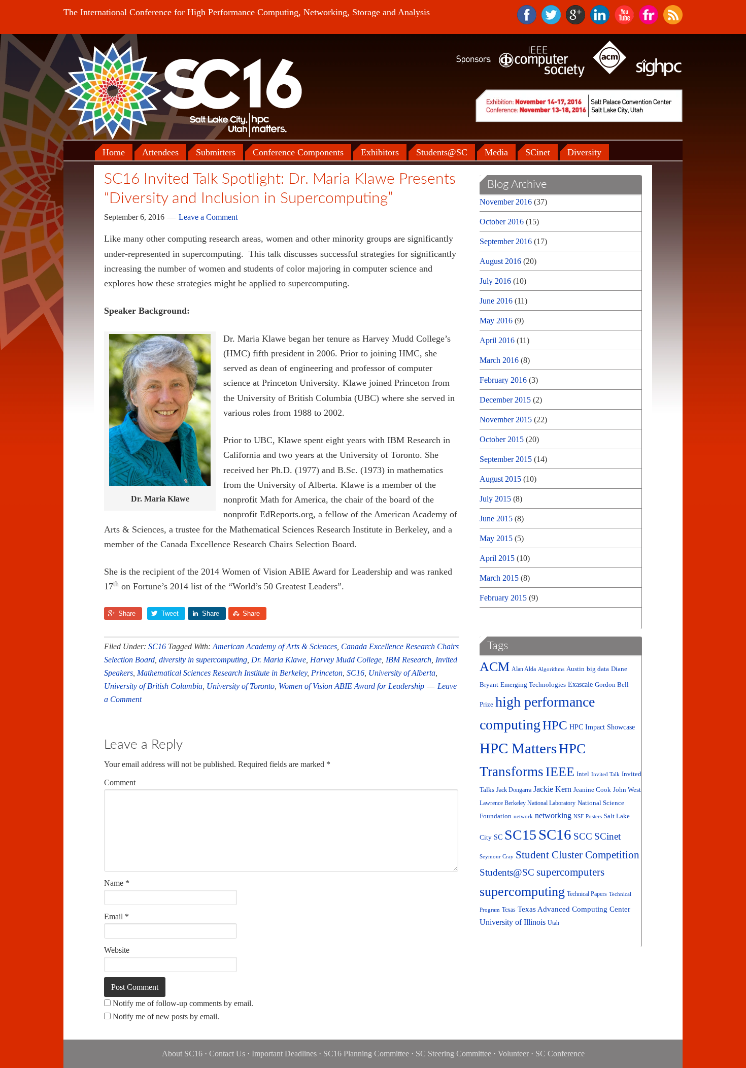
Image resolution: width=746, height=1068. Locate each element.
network (523, 816)
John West (627, 789)
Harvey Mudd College (346, 659)
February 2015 (503, 597)
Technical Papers (587, 894)
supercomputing (522, 891)
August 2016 (500, 261)
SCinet (607, 836)
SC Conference (560, 1053)
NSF (578, 816)
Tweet (170, 613)
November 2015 (506, 419)
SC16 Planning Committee (366, 1053)
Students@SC (507, 872)
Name (116, 883)
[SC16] (182, 91)
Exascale (580, 684)
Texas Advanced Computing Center (574, 909)
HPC (554, 725)
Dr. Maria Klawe (278, 659)
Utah (553, 923)
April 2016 (497, 340)
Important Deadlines (284, 1053)
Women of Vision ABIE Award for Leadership (351, 686)
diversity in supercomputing (203, 659)
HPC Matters (518, 748)
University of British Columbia (153, 686)
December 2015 (505, 399)
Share (126, 613)
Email (116, 916)
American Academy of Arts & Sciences (275, 646)
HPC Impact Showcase (602, 727)
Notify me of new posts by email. (166, 1016)
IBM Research (408, 659)
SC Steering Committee (453, 1053)
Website (116, 950)
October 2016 (502, 221)
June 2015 (496, 518)
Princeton (327, 673)
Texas (509, 910)
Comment (119, 782)
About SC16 (182, 1053)
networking (553, 815)
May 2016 (496, 320)
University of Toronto (241, 686)
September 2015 (506, 459)
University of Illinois (513, 922)
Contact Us (227, 1053)
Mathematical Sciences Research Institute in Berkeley (222, 673)
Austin (575, 669)
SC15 (520, 835)
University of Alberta (401, 673)
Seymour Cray (497, 856)
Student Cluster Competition (577, 854)
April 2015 (497, 558)
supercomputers (570, 872)
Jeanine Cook (592, 789)
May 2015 (496, 538)
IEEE (560, 771)
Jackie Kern (552, 789)
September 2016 (506, 241)
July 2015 (495, 498)
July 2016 (495, 281)
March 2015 (499, 578)
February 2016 (503, 380)
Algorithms (551, 669)
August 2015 (500, 479)
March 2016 (499, 360)
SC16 (157, 646)
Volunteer (513, 1053)
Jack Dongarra (513, 790)
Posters (594, 816)
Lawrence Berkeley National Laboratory (527, 803)
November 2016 (506, 201)
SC (498, 837)
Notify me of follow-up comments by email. (183, 1003)
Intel (583, 774)
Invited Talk (605, 774)
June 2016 (496, 300)
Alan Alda (524, 669)
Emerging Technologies (533, 684)
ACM (495, 666)
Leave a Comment (208, 217)
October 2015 (502, 439)
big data (598, 669)
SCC (582, 836)
